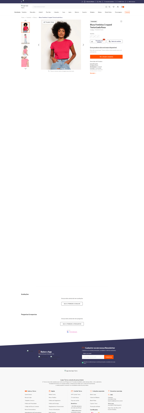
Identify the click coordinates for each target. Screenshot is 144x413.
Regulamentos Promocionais (56, 406)
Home (22, 17)
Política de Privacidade (30, 403)
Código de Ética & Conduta (32, 406)
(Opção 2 (118, 405)
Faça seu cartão (75, 400)
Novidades (17, 12)
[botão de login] (118, 7)
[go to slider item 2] (25, 50)
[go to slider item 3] (25, 62)
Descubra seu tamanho (99, 41)
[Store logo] (25, 7)
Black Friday (93, 400)
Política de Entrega (54, 403)
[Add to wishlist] (121, 21)
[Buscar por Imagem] (106, 7)
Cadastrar (109, 357)
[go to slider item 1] (25, 39)
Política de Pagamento (54, 400)
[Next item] (25, 69)
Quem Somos (28, 394)
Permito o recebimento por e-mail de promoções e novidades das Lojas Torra (99, 362)
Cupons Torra (93, 403)
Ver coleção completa (106, 56)
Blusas (35, 17)
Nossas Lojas (28, 397)
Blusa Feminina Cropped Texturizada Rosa (50, 17)
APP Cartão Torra (75, 394)
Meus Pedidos (52, 397)
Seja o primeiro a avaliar (72, 303)
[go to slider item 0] (25, 27)
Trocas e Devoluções (54, 409)
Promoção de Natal (95, 406)
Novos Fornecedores (30, 409)
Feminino (29, 17)
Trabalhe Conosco (29, 400)
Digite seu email (87, 353)
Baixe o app (93, 394)
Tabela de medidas (116, 41)
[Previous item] (21, 1)
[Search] (109, 6)
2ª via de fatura (75, 397)
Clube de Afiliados (95, 397)
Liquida (127, 12)
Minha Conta (52, 394)
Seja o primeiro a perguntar (72, 324)
